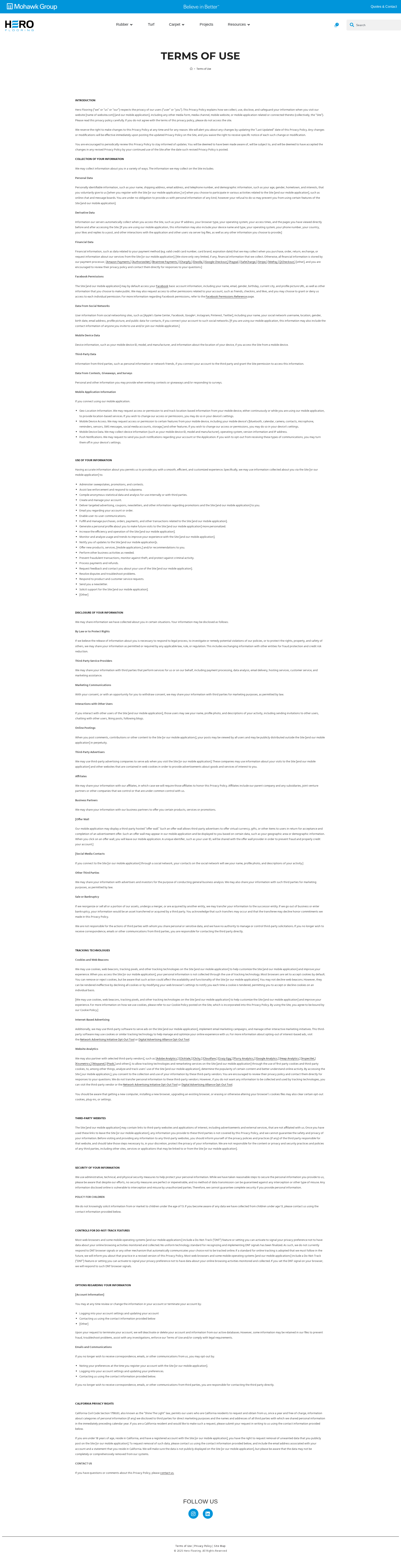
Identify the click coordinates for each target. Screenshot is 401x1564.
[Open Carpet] (183, 24)
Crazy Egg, (225, 1058)
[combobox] (373, 25)
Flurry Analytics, (244, 1058)
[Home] (191, 69)
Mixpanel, (99, 1064)
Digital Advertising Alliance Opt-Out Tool (163, 1039)
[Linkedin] (208, 1514)
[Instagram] (193, 1514)
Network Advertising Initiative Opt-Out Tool (107, 1039)
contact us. (167, 1473)
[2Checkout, (286, 262)
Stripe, (262, 262)
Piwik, (111, 1064)
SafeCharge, (248, 262)
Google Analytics (266, 1058)
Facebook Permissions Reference (226, 296)
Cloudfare (209, 1058)
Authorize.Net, (141, 262)
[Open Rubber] (131, 24)
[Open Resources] (249, 24)
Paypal (234, 262)
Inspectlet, (308, 1058)
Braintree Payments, (165, 262)
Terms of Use (204, 69)
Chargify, (185, 262)
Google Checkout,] (216, 262)
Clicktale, (185, 1058)
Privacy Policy (203, 1546)
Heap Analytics (289, 1058)
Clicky (196, 1058)
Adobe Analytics (166, 1058)
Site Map (220, 1546)
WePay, (273, 262)
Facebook (162, 286)
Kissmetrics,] (83, 1064)
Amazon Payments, (118, 262)
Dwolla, (198, 262)
